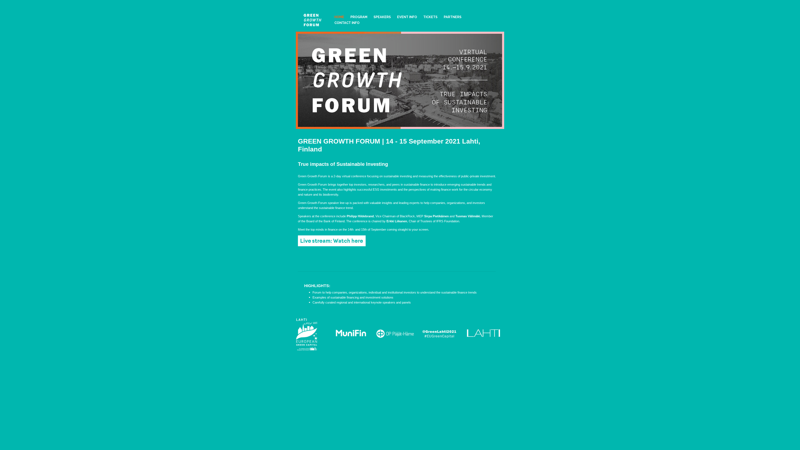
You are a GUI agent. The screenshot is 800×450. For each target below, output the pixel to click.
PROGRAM (358, 17)
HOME (339, 17)
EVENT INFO (407, 17)
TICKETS (430, 17)
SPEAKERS (382, 17)
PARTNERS (452, 17)
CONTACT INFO (347, 23)
